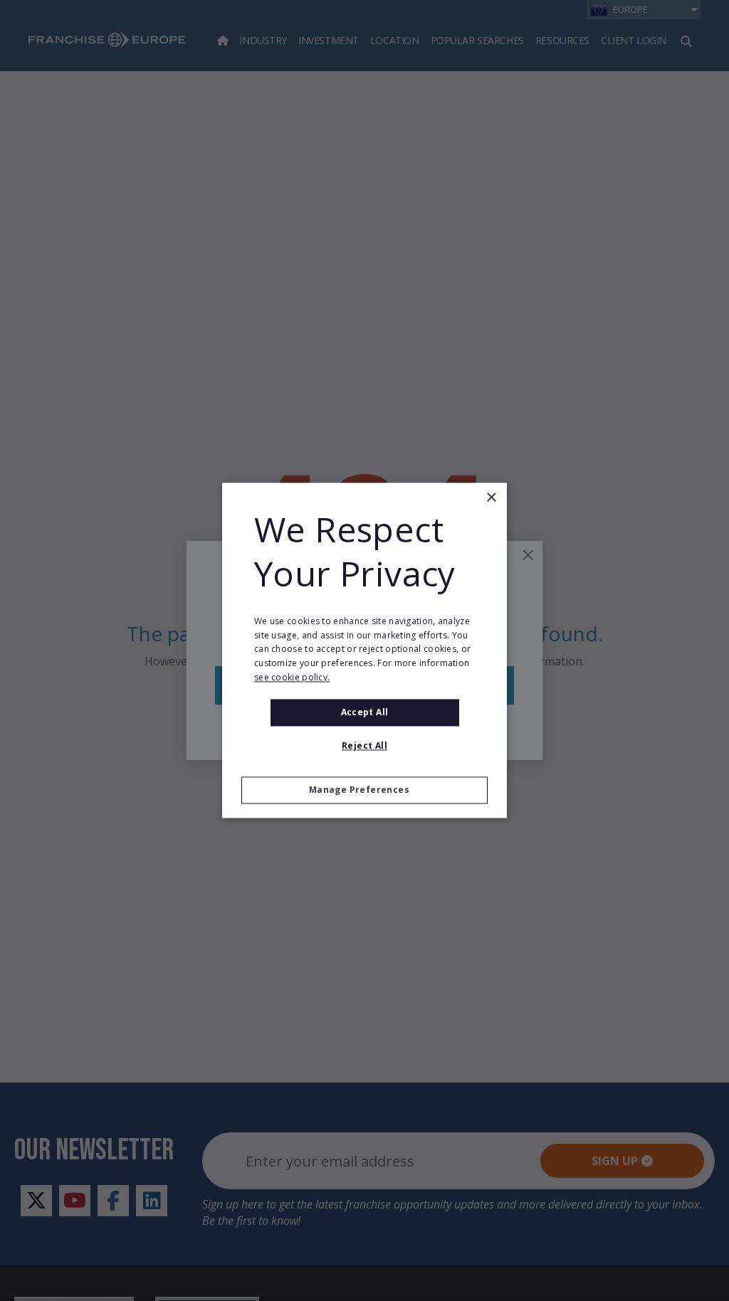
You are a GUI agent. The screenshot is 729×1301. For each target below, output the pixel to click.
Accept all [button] (365, 712)
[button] (364, 790)
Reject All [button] (364, 746)
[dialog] (364, 650)
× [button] (491, 498)
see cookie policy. (292, 677)
